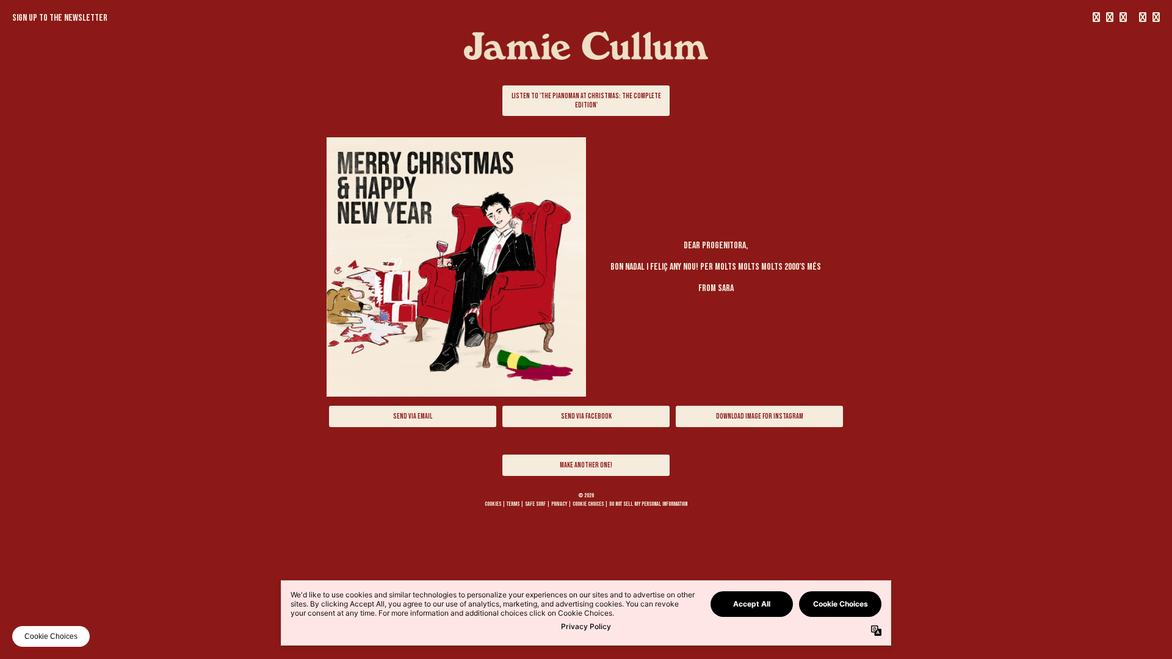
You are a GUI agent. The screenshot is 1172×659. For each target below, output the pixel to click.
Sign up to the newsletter (59, 18)
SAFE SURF (535, 504)
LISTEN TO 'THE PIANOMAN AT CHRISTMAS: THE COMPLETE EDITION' (586, 101)
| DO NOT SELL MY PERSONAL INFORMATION (646, 504)
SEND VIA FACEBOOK (586, 416)
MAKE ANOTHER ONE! (586, 465)
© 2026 (586, 495)
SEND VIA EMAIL (412, 416)
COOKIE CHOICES (588, 504)
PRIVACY (559, 504)
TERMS (513, 504)
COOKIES (493, 504)
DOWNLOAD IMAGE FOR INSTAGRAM (759, 416)
